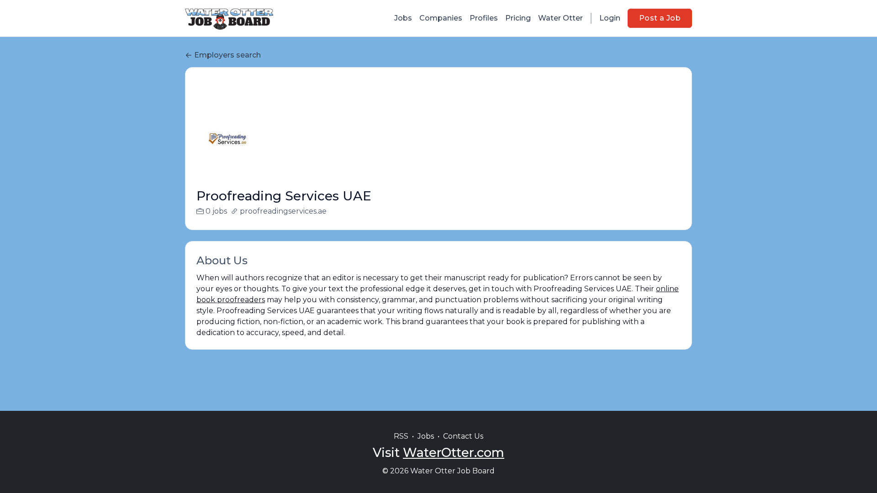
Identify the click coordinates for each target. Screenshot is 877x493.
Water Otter (560, 18)
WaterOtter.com (453, 452)
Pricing (518, 18)
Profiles (484, 18)
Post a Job (660, 18)
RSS (401, 436)
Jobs (403, 18)
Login (609, 18)
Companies (440, 18)
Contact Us (463, 436)
